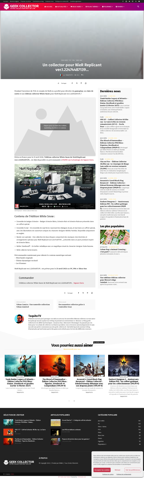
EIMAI (61, 463)
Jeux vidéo (76, 7)
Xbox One (79, 60)
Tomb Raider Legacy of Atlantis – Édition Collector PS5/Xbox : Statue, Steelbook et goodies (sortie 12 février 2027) (20, 382)
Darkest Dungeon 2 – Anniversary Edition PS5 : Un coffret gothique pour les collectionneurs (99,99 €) (123, 381)
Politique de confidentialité (124, 474)
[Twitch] (132, 1)
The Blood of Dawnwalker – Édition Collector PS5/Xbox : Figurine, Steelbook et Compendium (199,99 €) (54, 382)
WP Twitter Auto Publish (64, 477)
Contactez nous (49, 1)
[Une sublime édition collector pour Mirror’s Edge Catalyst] (115, 265)
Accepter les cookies (102, 470)
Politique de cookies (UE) (61, 1)
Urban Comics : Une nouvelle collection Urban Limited (33, 306)
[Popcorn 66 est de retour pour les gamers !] (56, 441)
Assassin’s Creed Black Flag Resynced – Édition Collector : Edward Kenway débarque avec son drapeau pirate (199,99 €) (89, 382)
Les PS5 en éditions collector (71, 429)
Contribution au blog (38, 1)
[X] (135, 1)
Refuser (117, 470)
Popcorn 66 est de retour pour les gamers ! (76, 439)
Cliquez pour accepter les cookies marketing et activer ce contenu (55, 127)
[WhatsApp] (86, 83)
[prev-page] (69, 401)
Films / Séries (92, 7)
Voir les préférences (133, 470)
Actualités (61, 7)
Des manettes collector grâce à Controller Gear (72, 306)
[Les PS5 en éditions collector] (56, 432)
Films (102, 117)
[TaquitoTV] (61, 75)
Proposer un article (26, 1)
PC (70, 60)
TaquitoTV (69, 75)
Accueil (49, 7)
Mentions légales (14, 1)
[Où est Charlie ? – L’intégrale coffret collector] (56, 422)
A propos (5, 1)
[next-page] (74, 401)
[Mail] (129, 1)
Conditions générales (75, 1)
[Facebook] (122, 1)
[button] (138, 7)
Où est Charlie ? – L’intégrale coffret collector (76, 420)
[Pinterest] (81, 83)
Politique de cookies (108, 474)
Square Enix (79, 283)
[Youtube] (139, 1)
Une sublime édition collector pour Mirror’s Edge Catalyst (112, 280)
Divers (120, 7)
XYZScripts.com (82, 477)
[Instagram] (126, 1)
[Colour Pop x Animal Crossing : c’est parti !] (115, 237)
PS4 (74, 60)
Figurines (107, 7)
